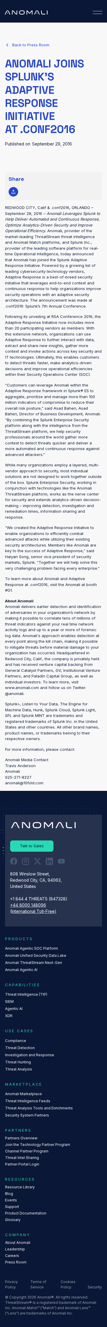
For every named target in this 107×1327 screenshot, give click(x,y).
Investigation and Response (29, 1055)
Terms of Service (38, 1284)
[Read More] (27, 45)
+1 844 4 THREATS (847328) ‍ (39, 899)
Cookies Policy (68, 1284)
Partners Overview (21, 1138)
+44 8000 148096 (28, 905)
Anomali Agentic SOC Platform (31, 948)
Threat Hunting (18, 1062)
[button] (97, 12)
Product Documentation (25, 1213)
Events (11, 1200)
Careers (12, 1255)
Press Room (15, 1262)
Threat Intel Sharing (22, 1157)
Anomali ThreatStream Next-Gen (33, 962)
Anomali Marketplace (23, 1094)
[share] (13, 192)
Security (95, 1287)
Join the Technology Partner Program (37, 1144)
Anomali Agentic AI (21, 969)
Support (12, 1206)
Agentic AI (14, 1008)
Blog (9, 1193)
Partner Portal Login (22, 1164)
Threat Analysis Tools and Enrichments (39, 1108)
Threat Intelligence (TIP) (26, 994)
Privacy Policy (11, 1284)
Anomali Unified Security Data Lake (35, 955)
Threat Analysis (18, 1069)
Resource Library (20, 1187)
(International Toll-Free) (33, 911)
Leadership (15, 1249)
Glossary (13, 1219)
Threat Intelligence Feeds (27, 1101)
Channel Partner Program (26, 1151)
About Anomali (17, 1242)
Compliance (15, 1040)
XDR (8, 1016)
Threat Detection (20, 1048)
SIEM (9, 1001)
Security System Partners (27, 1115)
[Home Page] (26, 12)
